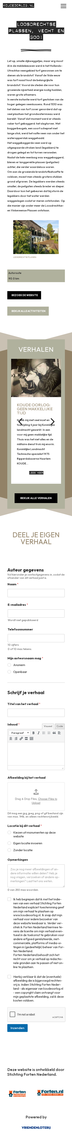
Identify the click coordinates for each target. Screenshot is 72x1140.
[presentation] (19, 733)
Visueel (48, 726)
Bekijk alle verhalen (36, 498)
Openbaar (20, 672)
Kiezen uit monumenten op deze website (34, 834)
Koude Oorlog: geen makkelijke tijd (35, 408)
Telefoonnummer (20, 629)
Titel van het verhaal (23, 704)
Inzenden (17, 1028)
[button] (52, 421)
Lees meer (36, 473)
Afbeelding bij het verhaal (26, 777)
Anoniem (19, 665)
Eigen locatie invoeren (27, 843)
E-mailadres (18, 605)
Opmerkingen (17, 860)
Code (60, 726)
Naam (12, 584)
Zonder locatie (23, 850)
